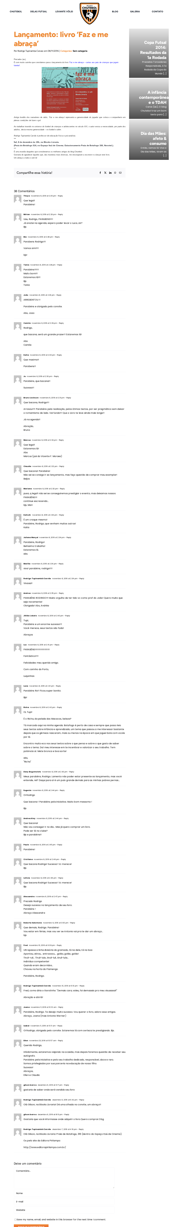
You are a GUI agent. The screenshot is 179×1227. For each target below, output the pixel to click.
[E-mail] (120, 173)
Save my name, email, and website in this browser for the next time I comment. (61, 1219)
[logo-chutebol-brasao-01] (89, 3)
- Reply (59, 196)
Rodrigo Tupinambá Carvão (37, 578)
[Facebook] (100, 173)
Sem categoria (80, 51)
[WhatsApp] (115, 173)
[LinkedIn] (110, 173)
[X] (105, 173)
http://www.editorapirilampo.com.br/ (44, 1147)
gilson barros (30, 1085)
